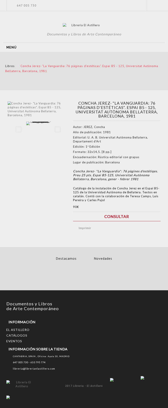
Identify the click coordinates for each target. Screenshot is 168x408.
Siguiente (57, 129)
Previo (18, 129)
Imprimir (85, 228)
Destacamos (66, 258)
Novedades (103, 258)
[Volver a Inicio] (6, 61)
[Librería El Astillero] (84, 25)
